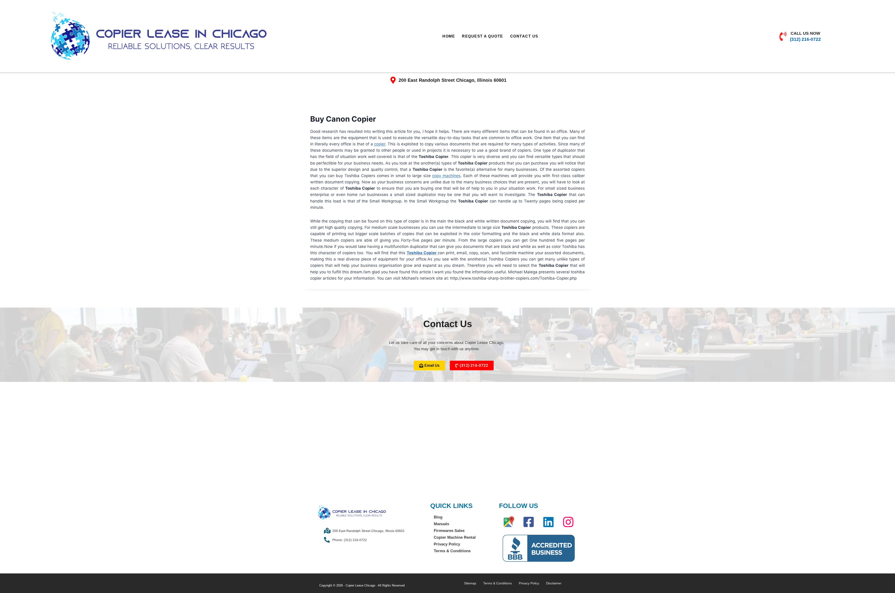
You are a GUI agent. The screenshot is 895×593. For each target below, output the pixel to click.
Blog (438, 517)
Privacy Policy (447, 544)
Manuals (441, 524)
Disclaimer (553, 583)
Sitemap (470, 583)
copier (379, 144)
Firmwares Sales (449, 530)
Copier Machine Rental (455, 537)
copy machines (446, 175)
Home (448, 36)
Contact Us (524, 36)
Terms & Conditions (452, 551)
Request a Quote (482, 36)
